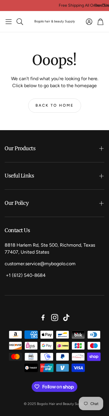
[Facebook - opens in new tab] (43, 317)
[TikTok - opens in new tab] (66, 317)
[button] (8, 21)
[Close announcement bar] (103, 4)
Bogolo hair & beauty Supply (54, 21)
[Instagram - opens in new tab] (54, 317)
